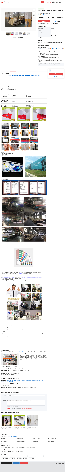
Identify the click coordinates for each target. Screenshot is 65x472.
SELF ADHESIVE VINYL (4, 441)
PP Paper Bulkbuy (31, 458)
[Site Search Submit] (42, 2)
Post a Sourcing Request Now (27, 408)
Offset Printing (4, 451)
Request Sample (55, 23)
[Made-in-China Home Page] (6, 2)
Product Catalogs (14, 436)
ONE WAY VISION (35, 441)
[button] (39, 1)
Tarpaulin (11, 380)
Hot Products (13, 465)
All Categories (4, 4)
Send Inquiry (44, 21)
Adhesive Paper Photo (5, 458)
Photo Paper (11, 381)
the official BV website (22, 351)
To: (5, 398)
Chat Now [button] (58, 21)
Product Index (49, 465)
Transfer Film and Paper (4, 381)
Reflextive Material (24, 380)
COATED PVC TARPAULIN (36, 438)
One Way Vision (17, 380)
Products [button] (16, 1)
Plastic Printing (22, 6)
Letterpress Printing (11, 451)
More (2, 460)
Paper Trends (25, 458)
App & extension (52, 4)
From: (5, 395)
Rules (63, 4)
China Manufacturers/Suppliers (25, 465)
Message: (4, 400)
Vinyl (14, 380)
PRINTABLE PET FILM (51, 441)
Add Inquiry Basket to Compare (19, 37)
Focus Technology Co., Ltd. (25, 468)
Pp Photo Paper (12, 458)
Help (47, 4)
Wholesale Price (38, 465)
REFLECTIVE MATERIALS (20, 441)
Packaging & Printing (7, 6)
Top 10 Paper (19, 458)
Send (8, 408)
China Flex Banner (41, 380)
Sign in (63, 2)
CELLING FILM (3, 438)
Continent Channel (43, 465)
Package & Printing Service (15, 6)
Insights (53, 465)
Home (2, 6)
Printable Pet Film (30, 380)
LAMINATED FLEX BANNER (52, 438)
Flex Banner (8, 380)
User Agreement (38, 468)
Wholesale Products (32, 465)
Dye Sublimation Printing (19, 451)
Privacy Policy (47, 468)
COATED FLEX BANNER (20, 438)
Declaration (42, 468)
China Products (18, 465)
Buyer (42, 4)
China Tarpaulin (35, 380)
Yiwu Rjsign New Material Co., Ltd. (45, 13)
